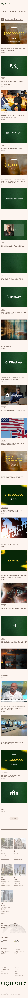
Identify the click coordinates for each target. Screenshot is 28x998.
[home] (5, 3)
